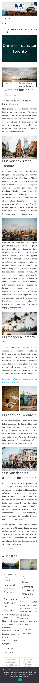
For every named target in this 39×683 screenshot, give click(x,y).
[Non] (36, 675)
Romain (30, 83)
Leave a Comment (26, 86)
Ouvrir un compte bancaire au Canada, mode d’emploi (28, 663)
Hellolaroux (13, 104)
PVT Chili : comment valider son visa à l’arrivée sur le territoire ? (11, 663)
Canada (22, 83)
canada (12, 549)
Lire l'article (9, 653)
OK (20, 680)
